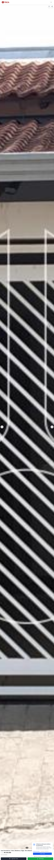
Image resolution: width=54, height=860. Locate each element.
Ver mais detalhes (4, 854)
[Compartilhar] (52, 6)
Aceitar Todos (42, 853)
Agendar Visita (14, 858)
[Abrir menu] (51, 2)
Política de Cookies (36, 851)
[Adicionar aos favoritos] (49, 6)
